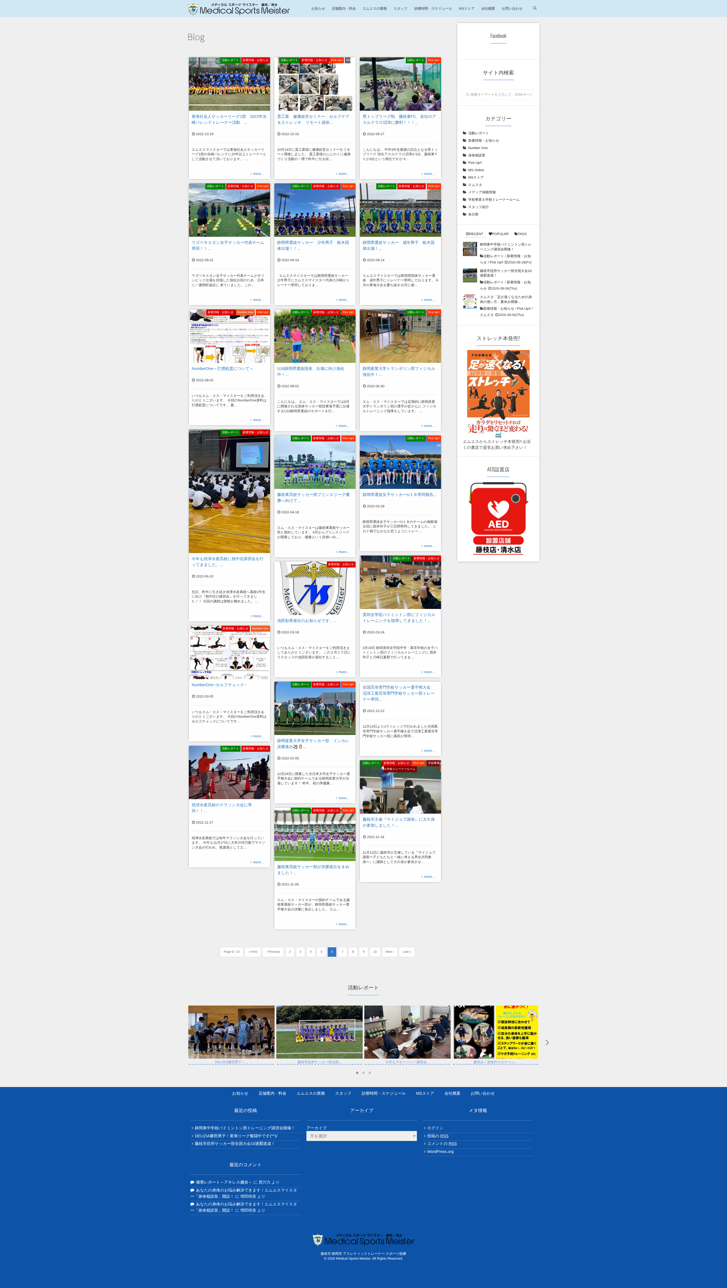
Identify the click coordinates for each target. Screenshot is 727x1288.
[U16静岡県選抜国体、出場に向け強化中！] (315, 336)
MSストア (467, 9)
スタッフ (401, 9)
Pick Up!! (336, 60)
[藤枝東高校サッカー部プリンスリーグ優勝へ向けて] (315, 462)
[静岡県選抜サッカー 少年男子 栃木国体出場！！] (315, 210)
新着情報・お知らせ (256, 60)
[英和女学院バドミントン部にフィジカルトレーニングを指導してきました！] (400, 582)
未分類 (473, 214)
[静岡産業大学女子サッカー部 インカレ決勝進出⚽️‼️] (315, 708)
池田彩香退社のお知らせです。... (307, 620)
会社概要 (488, 9)
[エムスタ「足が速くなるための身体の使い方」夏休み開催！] (470, 301)
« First (252, 952)
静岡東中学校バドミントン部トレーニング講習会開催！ (245, 1128)
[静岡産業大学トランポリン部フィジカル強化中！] (400, 336)
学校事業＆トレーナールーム (318, 1056)
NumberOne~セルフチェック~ (219, 684)
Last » (407, 952)
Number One (245, 312)
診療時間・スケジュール (433, 9)
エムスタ (475, 185)
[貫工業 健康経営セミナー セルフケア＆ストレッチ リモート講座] (315, 84)
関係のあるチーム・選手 (316, 1082)
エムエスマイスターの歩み (466, 1082)
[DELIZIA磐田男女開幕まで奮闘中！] (495, 1056)
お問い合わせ (512, 9)
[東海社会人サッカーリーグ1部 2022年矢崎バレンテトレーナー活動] (229, 84)
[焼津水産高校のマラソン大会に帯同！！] (229, 772)
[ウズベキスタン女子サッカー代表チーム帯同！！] (229, 210)
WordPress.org (440, 1151)
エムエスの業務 (375, 9)
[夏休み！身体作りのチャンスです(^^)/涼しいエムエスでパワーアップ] (407, 1056)
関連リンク (304, 1094)
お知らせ (318, 9)
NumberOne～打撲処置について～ (223, 368)
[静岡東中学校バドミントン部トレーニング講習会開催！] (470, 249)
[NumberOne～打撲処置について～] (229, 336)
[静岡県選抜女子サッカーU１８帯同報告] (400, 462)
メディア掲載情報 (482, 192)
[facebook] (363, 1271)
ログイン (435, 1128)
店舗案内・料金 (344, 9)
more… (258, 174)
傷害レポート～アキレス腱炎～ (224, 1182)
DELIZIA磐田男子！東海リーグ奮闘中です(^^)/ (236, 1136)
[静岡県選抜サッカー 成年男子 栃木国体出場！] (400, 210)
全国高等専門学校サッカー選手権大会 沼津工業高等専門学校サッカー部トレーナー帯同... (399, 693)
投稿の (437, 1136)
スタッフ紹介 (478, 207)
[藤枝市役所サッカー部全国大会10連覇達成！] (470, 275)
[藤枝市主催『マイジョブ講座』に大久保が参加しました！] (400, 787)
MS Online (476, 170)
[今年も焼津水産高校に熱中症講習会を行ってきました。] (229, 491)
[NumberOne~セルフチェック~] (229, 652)
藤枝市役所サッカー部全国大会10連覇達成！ (235, 1143)
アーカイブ (316, 1128)
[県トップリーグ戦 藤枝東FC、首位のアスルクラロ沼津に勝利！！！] (400, 84)
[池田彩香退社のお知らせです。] (315, 588)
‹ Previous (273, 952)
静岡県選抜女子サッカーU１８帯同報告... (400, 494)
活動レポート (230, 60)
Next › (390, 952)
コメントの (442, 1143)
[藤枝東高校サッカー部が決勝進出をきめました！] (315, 834)
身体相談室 (476, 155)
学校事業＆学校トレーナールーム (412, 766)
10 (375, 952)
